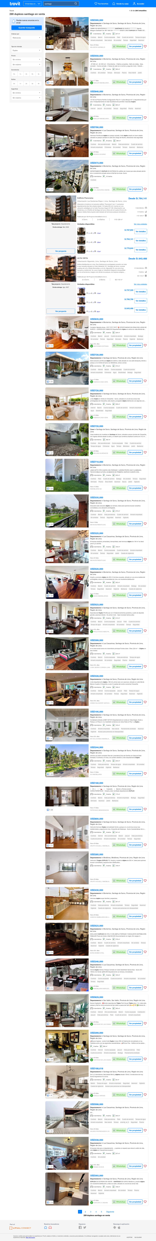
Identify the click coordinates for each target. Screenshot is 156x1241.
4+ (39, 74)
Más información (30, 1237)
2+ (26, 74)
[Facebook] (80, 1228)
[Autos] (50, 1228)
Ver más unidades (140, 224)
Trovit (11, 10)
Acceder (140, 3)
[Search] (75, 3)
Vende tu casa (122, 3)
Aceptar (129, 1237)
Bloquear (138, 1237)
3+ (32, 74)
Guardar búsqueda (27, 27)
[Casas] (46, 1228)
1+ (20, 74)
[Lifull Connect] (20, 1228)
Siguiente (110, 1211)
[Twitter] (84, 1228)
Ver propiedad (135, 46)
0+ (14, 74)
